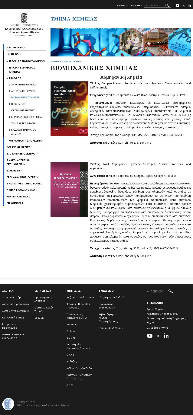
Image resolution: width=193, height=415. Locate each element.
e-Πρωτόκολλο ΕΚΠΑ (79, 368)
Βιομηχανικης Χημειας (25, 97)
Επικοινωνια (15, 203)
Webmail (72, 324)
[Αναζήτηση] (167, 6)
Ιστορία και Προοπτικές (9, 325)
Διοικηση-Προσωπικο (21, 153)
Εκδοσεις (75, 61)
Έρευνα (39, 317)
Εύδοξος (72, 361)
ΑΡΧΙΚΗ (54, 61)
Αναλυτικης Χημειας (23, 84)
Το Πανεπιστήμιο (12, 297)
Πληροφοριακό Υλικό (112, 297)
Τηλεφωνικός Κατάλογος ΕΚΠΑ (77, 316)
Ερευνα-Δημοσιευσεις (21, 177)
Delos (70, 385)
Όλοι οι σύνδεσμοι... (111, 328)
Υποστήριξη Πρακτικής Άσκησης (79, 346)
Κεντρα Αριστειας (18, 196)
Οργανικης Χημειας (23, 110)
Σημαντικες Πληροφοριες (24, 183)
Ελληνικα (122, 5)
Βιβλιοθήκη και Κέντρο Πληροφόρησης (108, 318)
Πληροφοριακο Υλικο (21, 190)
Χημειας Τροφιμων (23, 123)
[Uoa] (8, 404)
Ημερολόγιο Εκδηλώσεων (107, 305)
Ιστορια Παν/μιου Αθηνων (27, 61)
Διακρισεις (14, 170)
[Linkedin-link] (189, 6)
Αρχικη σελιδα (16, 47)
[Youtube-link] (177, 6)
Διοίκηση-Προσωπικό (15, 304)
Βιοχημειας (18, 104)
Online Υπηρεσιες (18, 147)
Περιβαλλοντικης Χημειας (27, 117)
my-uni (71, 338)
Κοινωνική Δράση (13, 317)
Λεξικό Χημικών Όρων (80, 297)
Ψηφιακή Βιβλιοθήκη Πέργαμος (79, 305)
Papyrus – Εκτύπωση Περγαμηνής (79, 376)
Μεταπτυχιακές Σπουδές (44, 309)
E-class (71, 331)
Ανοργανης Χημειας (23, 91)
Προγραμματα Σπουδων (23, 140)
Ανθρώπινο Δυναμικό (15, 310)
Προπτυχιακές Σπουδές (43, 299)
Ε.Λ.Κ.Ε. (71, 354)
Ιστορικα (63, 61)
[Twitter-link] (183, 6)
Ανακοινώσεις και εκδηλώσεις (13, 336)
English (135, 5)
